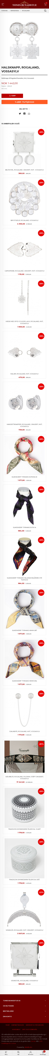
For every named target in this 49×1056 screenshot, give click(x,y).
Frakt (7, 1025)
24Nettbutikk (28, 1047)
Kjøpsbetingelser (18, 1025)
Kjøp (14, 96)
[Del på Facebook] (24, 114)
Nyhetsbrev (16, 1029)
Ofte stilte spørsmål (29, 1029)
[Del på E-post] (29, 114)
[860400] (24, 40)
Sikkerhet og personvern (35, 1025)
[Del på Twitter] (20, 114)
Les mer (33, 1041)
